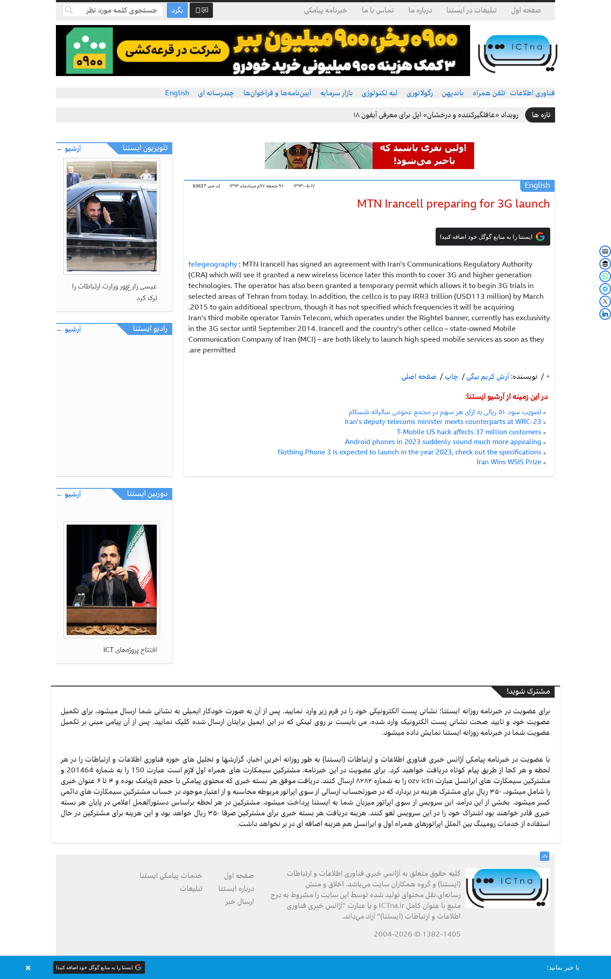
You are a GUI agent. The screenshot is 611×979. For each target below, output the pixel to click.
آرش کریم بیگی (487, 376)
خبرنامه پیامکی (326, 10)
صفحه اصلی (419, 376)
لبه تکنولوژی (380, 93)
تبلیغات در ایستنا (471, 10)
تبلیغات (191, 888)
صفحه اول (526, 10)
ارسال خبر (239, 901)
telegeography (212, 264)
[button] (305, 967)
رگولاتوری (420, 93)
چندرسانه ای (216, 93)
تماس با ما (378, 10)
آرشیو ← (68, 148)
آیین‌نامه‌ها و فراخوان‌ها (277, 93)
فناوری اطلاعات (532, 93)
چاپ (450, 376)
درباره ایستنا (236, 888)
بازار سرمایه (336, 93)
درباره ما (420, 10)
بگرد (177, 10)
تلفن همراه (489, 93)
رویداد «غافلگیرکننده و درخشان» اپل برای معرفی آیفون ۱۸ (435, 115)
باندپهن (453, 93)
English (177, 93)
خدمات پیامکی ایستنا (171, 876)
